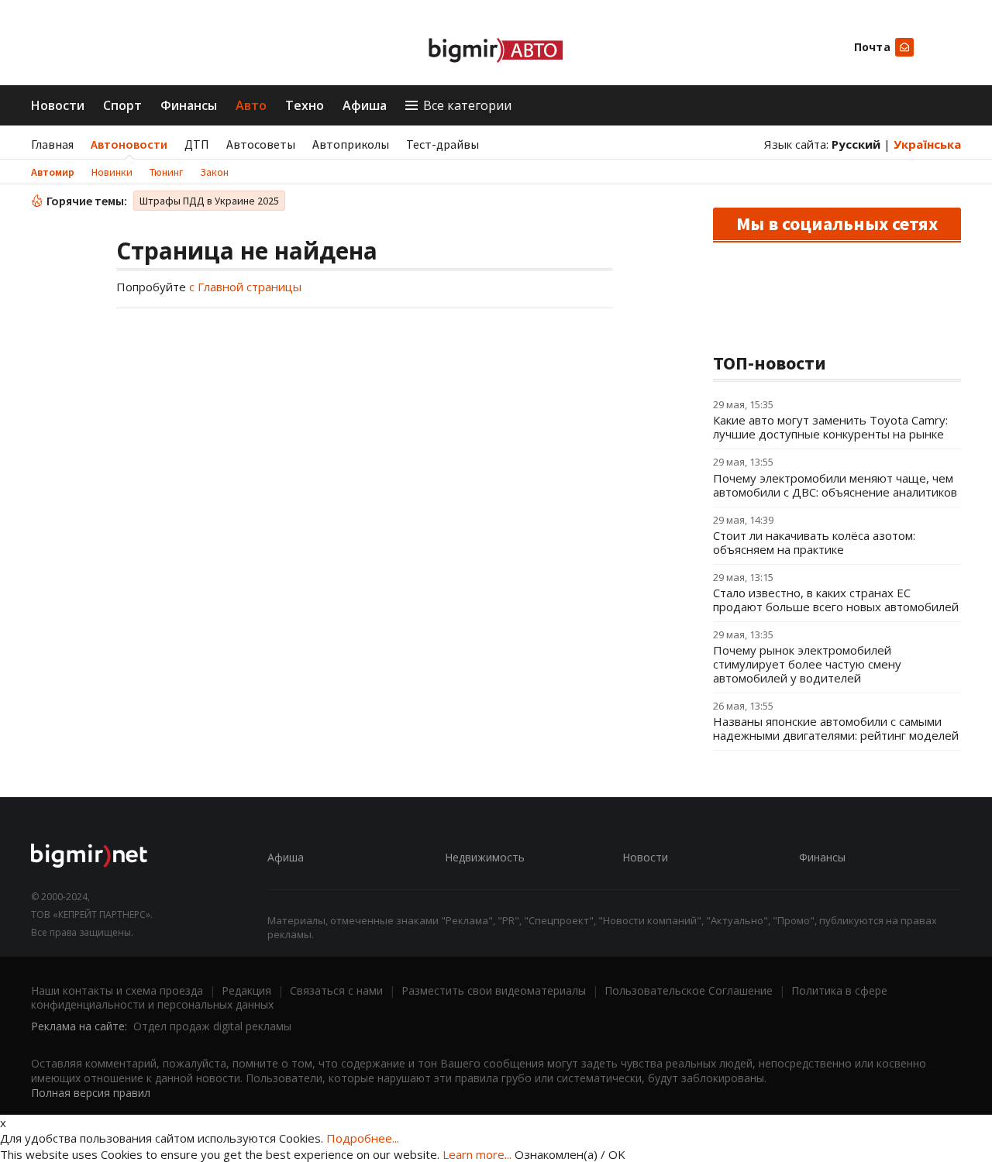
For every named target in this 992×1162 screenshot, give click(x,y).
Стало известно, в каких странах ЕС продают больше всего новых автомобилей (836, 599)
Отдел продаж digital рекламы (212, 1026)
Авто (251, 105)
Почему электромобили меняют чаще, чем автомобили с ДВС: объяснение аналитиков (835, 485)
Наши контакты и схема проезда (117, 990)
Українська (927, 144)
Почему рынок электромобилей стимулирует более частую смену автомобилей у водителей (807, 664)
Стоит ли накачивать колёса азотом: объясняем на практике (814, 542)
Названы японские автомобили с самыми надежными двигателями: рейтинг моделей (836, 728)
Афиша (365, 105)
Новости (57, 105)
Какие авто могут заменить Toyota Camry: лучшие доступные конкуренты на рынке (830, 427)
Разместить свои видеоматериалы (493, 990)
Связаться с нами (336, 990)
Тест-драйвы (442, 144)
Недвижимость (485, 857)
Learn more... (477, 1154)
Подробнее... (362, 1138)
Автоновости (129, 144)
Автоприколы (350, 144)
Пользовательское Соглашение (688, 990)
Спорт (122, 105)
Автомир (52, 172)
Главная (52, 144)
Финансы (188, 105)
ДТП (196, 144)
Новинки (112, 172)
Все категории (467, 105)
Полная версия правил (90, 1092)
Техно (304, 105)
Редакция (246, 990)
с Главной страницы (245, 286)
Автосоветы (260, 144)
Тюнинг (166, 172)
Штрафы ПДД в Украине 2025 (209, 201)
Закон (214, 172)
